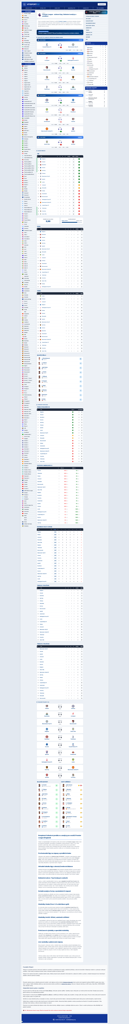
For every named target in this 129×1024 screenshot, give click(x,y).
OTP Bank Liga (27, 42)
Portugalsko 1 (27, 401)
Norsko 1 (26, 374)
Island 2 (25, 257)
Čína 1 (25, 176)
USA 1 (25, 501)
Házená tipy (86, 8)
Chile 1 (25, 232)
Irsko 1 (25, 251)
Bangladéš (26, 122)
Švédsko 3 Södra (27, 471)
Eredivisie (26, 23)
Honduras (26, 228)
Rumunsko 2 (26, 417)
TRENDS (87, 30)
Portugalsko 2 (27, 403)
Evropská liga (27, 55)
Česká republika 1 (27, 161)
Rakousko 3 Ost (27, 411)
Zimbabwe (26, 526)
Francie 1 (26, 213)
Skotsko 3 (26, 444)
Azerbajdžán (26, 118)
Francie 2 (26, 215)
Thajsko (25, 482)
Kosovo (25, 305)
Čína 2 (25, 178)
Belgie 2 (26, 128)
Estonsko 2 (26, 195)
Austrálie (26, 99)
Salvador (26, 430)
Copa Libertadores (28, 155)
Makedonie (26, 330)
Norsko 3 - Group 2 (28, 380)
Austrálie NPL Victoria (28, 113)
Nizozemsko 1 (27, 367)
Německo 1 (26, 347)
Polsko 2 (26, 399)
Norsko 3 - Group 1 (28, 378)
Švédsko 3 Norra (27, 469)
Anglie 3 (26, 76)
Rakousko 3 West (27, 413)
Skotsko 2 (26, 442)
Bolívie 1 (26, 134)
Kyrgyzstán (26, 313)
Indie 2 (25, 242)
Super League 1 (27, 50)
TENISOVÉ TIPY (89, 32)
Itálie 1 (25, 259)
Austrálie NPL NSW (28, 105)
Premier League (27, 13)
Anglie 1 (25, 72)
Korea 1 (25, 301)
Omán (25, 384)
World (25, 517)
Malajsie (26, 332)
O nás (70, 1015)
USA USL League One (28, 505)
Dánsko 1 (26, 180)
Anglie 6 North (27, 82)
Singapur (26, 438)
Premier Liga (26, 44)
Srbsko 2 (26, 457)
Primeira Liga (27, 25)
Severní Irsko (27, 436)
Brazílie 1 (26, 141)
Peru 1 (25, 390)
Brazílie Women (27, 149)
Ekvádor (26, 188)
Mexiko (25, 342)
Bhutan (25, 132)
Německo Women (27, 363)
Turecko (26, 486)
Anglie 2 (26, 74)
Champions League (28, 53)
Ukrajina (26, 492)
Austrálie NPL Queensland (29, 107)
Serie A (25, 19)
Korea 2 (25, 303)
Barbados (26, 124)
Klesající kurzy (89, 20)
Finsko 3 (26, 205)
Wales (25, 515)
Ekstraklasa (26, 32)
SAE (25, 428)
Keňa (25, 292)
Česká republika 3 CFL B (29, 168)
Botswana (26, 138)
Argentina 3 (26, 95)
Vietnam (26, 513)
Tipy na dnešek (100, 8)
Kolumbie (26, 295)
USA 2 (25, 503)
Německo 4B (26, 353)
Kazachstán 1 (26, 288)
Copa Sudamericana (28, 157)
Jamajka (25, 274)
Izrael (25, 270)
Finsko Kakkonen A (28, 207)
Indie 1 (25, 240)
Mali (25, 334)
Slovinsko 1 (26, 453)
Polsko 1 (26, 396)
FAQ (87, 39)
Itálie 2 (25, 261)
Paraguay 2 (26, 388)
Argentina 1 (26, 91)
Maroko (25, 338)
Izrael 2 (25, 272)
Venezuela (26, 511)
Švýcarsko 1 (26, 476)
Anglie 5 (26, 80)
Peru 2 (25, 392)
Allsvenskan (26, 46)
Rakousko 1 (26, 405)
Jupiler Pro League (28, 30)
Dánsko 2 (26, 182)
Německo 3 (26, 351)
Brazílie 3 (26, 145)
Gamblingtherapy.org (71, 1019)
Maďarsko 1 (26, 326)
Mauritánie (26, 340)
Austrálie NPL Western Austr (29, 116)
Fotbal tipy (43, 8)
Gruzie (25, 224)
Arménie (26, 97)
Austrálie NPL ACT (28, 101)
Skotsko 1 (26, 440)
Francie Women (27, 220)
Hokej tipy (57, 8)
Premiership (26, 36)
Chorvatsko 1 (26, 236)
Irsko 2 (25, 253)
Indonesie (26, 245)
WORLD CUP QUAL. (28, 523)
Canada (25, 153)
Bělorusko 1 (26, 130)
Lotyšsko (26, 319)
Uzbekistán (26, 509)
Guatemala (26, 226)
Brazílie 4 (26, 147)
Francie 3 (26, 218)
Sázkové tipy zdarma (66, 984)
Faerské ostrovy (27, 199)
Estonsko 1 (26, 193)
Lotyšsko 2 (26, 322)
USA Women (26, 507)
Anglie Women (27, 88)
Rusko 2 (25, 421)
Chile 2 (25, 234)
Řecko (25, 424)
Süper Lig (26, 28)
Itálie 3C (26, 267)
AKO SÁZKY (88, 18)
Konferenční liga (27, 57)
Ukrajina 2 (26, 494)
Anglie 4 (26, 78)
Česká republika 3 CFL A (29, 165)
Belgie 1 (25, 126)
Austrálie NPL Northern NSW (29, 103)
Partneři (88, 37)
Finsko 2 (26, 203)
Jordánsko (26, 282)
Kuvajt (25, 309)
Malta (25, 336)
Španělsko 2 (26, 461)
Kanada (25, 286)
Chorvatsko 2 (27, 238)
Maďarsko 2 (26, 328)
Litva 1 (25, 317)
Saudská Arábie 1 (27, 434)
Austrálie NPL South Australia (29, 109)
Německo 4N (26, 355)
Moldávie (26, 344)
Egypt (25, 186)
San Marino (26, 432)
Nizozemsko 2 (27, 369)
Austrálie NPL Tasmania (29, 111)
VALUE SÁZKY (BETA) (90, 25)
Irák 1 (25, 247)
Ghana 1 (25, 222)
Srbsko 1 (26, 455)
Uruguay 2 (26, 498)
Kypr (25, 311)
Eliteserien (26, 48)
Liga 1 (25, 38)
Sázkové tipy (29, 8)
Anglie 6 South (27, 84)
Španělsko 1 (26, 459)
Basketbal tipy (71, 8)
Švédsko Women (27, 474)
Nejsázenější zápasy (90, 23)
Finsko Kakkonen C (28, 211)
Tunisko (25, 484)
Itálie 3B (25, 265)
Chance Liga (26, 34)
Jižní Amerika (27, 280)
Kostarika (26, 307)
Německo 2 (26, 349)
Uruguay (26, 496)
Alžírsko (26, 68)
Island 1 (25, 255)
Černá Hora (26, 159)
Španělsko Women (28, 463)
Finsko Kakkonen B (28, 209)
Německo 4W (27, 361)
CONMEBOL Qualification (29, 61)
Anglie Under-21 (27, 86)
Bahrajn (25, 120)
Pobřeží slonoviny (28, 394)
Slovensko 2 (26, 451)
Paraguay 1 (26, 386)
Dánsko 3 (26, 184)
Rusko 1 (25, 419)
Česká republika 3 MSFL (29, 170)
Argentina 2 (26, 93)
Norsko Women (27, 382)
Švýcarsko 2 (26, 478)
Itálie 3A (26, 263)
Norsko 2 (26, 376)
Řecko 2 (25, 426)
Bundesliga (26, 17)
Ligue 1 (25, 21)
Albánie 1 (26, 66)
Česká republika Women (29, 174)
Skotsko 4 (26, 446)
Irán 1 (25, 249)
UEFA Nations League (28, 59)
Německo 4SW (27, 359)
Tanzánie (26, 480)
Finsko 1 (25, 201)
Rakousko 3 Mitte (27, 409)
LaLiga (25, 15)
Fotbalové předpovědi (68, 982)
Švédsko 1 (26, 465)
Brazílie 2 (26, 143)
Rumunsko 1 (26, 415)
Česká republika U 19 (28, 172)
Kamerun (26, 284)
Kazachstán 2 (27, 290)
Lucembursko (27, 324)
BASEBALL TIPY (89, 34)
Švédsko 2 (26, 467)
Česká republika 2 (28, 163)
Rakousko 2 (26, 407)
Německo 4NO (27, 357)
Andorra (26, 70)
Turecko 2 (26, 488)
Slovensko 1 (26, 449)
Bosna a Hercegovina (28, 136)
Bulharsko (26, 151)
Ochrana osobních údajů (62, 1015)
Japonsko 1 (26, 276)
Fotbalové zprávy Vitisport (92, 16)
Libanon (25, 315)
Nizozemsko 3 (27, 372)
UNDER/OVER (88, 27)
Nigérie (25, 365)
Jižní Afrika (26, 278)
